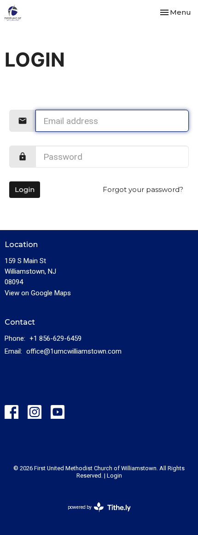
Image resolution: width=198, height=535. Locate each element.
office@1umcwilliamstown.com (74, 351)
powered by (94, 515)
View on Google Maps (38, 293)
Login (25, 189)
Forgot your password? (143, 189)
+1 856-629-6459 (55, 338)
